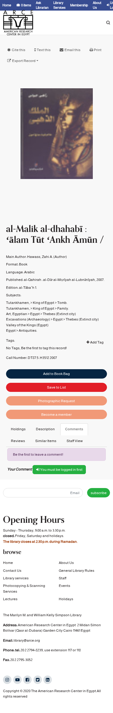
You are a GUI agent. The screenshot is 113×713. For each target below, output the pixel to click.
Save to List (56, 387)
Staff (62, 578)
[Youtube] (17, 680)
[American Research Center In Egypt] (18, 22)
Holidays (66, 599)
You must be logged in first (61, 469)
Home (8, 563)
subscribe (99, 493)
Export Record (24, 61)
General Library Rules (76, 570)
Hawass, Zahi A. (40, 257)
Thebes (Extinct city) (59, 314)
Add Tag (96, 342)
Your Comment (19, 469)
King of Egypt (43, 303)
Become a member (56, 414)
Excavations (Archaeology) (28, 319)
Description (45, 429)
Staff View (75, 441)
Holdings (18, 429)
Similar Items (45, 441)
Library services (16, 578)
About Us (66, 563)
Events (64, 586)
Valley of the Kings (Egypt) (27, 325)
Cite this (18, 50)
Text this (44, 50)
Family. (63, 308)
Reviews (18, 441)
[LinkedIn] (47, 680)
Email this (72, 50)
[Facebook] (27, 680)
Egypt (35, 314)
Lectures (10, 599)
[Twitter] (37, 680)
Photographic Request (56, 401)
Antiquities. (28, 330)
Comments (74, 429)
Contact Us (12, 570)
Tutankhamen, (18, 303)
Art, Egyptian (16, 314)
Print (98, 50)
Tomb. (62, 303)
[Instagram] (7, 680)
